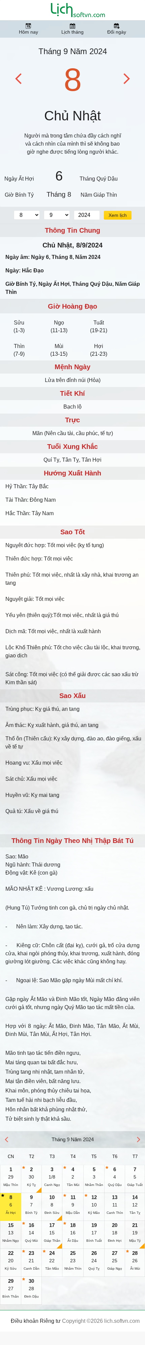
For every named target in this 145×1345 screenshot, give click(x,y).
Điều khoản (24, 1321)
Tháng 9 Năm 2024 (72, 51)
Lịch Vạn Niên (78, 10)
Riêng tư (50, 1321)
